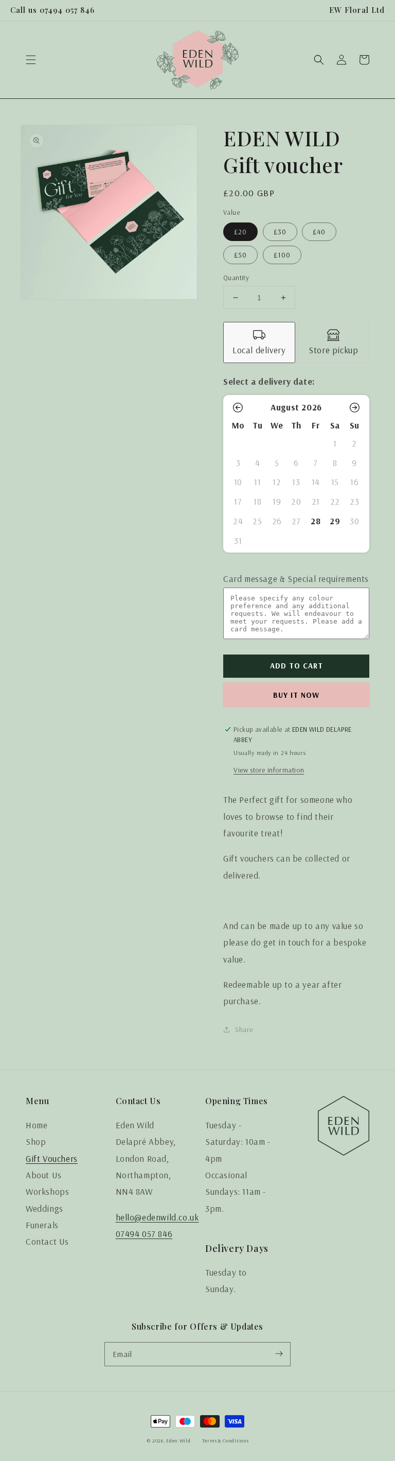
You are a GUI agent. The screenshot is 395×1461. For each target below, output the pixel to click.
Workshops (47, 1191)
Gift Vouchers (52, 1158)
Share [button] (244, 1029)
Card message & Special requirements (296, 578)
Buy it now (296, 695)
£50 (240, 255)
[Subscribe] (278, 1354)
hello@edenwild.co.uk (157, 1217)
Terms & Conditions (225, 1440)
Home (36, 1125)
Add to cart (296, 666)
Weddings (44, 1208)
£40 (319, 231)
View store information (269, 770)
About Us (44, 1175)
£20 (240, 231)
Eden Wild (178, 1440)
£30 (280, 231)
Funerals (42, 1224)
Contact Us (47, 1241)
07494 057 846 (144, 1233)
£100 (282, 255)
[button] (31, 59)
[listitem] (259, 342)
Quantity (236, 277)
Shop (36, 1141)
